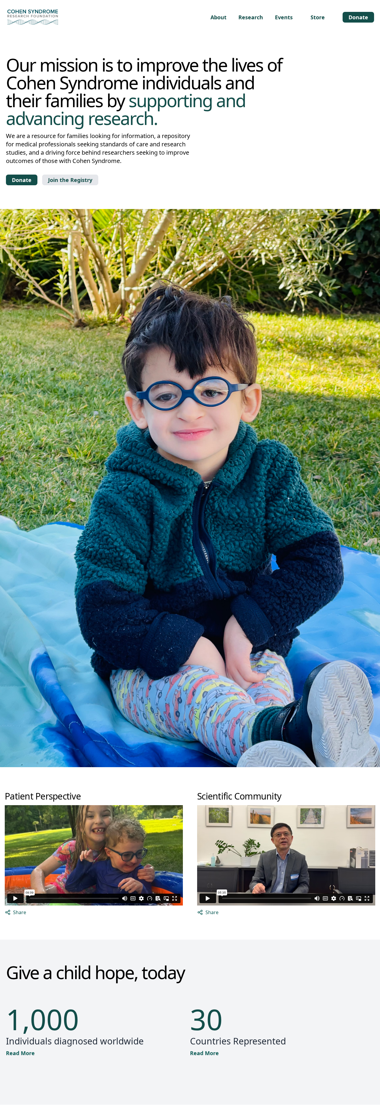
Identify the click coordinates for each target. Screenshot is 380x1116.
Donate (358, 17)
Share (19, 912)
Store (318, 17)
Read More (20, 1053)
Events (284, 17)
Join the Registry (70, 179)
